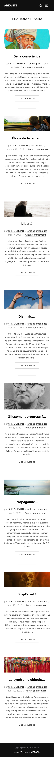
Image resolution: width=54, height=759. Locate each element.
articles (31, 230)
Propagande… (27, 502)
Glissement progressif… (27, 416)
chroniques (34, 63)
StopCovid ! (26, 594)
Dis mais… (26, 316)
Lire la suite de (29, 98)
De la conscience (26, 56)
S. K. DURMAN (17, 63)
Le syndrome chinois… (27, 679)
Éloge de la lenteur (27, 138)
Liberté (26, 224)
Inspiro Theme (20, 752)
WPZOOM (35, 752)
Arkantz (10, 5)
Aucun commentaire (33, 67)
